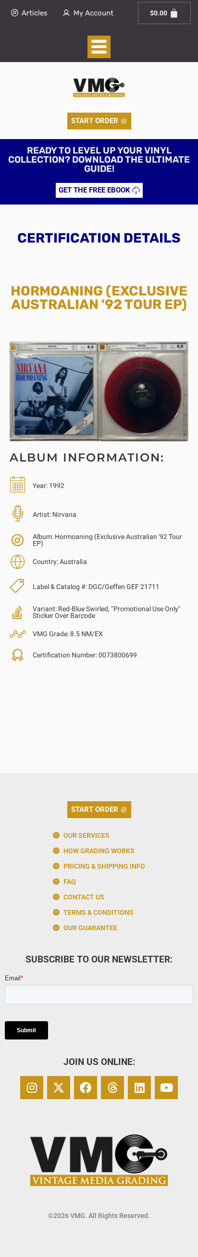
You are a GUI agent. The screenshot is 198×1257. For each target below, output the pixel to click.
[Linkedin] (139, 1087)
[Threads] (112, 1087)
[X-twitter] (58, 1087)
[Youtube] (166, 1087)
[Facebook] (85, 1087)
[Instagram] (31, 1087)
